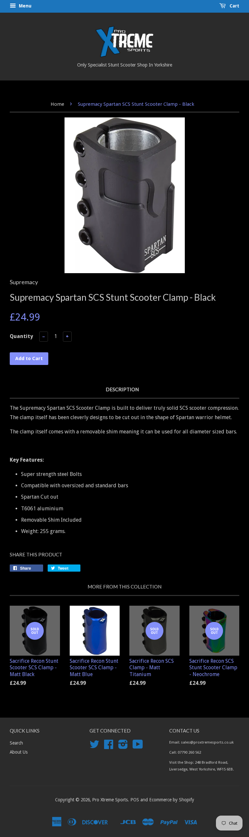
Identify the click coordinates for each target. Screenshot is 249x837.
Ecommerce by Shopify (171, 799)
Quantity (21, 336)
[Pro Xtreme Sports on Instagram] (123, 746)
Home (57, 104)
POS (134, 799)
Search (16, 743)
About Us (19, 752)
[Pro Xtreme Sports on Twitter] (94, 746)
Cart (233, 5)
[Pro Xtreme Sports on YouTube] (138, 746)
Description (122, 389)
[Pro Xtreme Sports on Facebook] (108, 746)
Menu (24, 5)
